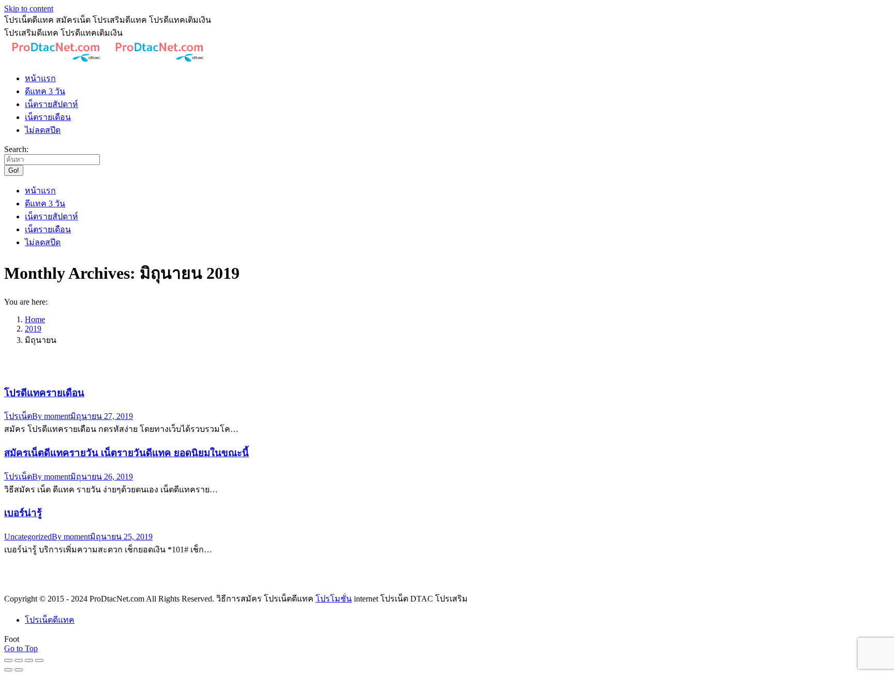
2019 (33, 328)
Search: (16, 149)
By (51, 416)
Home (35, 319)
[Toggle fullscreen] (29, 660)
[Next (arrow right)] (18, 669)
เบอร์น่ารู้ (23, 512)
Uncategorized (28, 536)
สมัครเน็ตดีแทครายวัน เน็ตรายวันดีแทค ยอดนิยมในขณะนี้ (126, 452)
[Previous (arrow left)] (8, 669)
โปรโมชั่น (334, 598)
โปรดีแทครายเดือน (44, 392)
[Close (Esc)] (8, 660)
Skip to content (28, 8)
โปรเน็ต (18, 416)
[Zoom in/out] (39, 660)
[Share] (18, 660)
